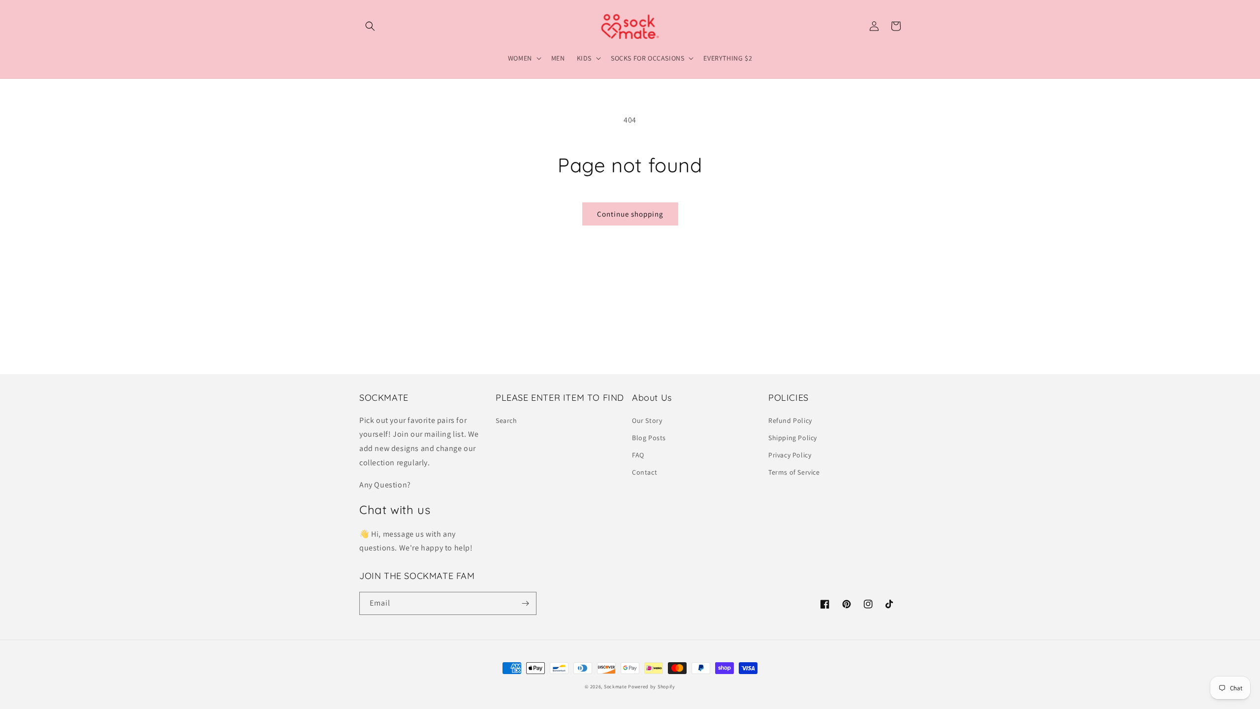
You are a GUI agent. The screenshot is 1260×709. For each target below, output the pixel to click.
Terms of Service (794, 472)
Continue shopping (630, 214)
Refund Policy (790, 420)
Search (506, 420)
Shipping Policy (792, 437)
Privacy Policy (789, 455)
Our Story (647, 420)
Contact (644, 472)
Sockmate (615, 686)
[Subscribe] (525, 603)
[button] (370, 26)
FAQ (638, 455)
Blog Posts (649, 437)
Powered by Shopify (651, 686)
